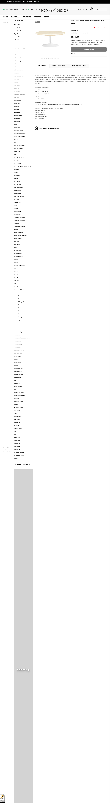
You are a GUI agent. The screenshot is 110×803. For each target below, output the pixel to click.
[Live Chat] (19, 9)
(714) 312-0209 (35, 9)
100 (75, 54)
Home (4, 22)
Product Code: (74, 30)
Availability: (74, 33)
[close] (104, 2)
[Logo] (55, 9)
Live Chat (24, 9)
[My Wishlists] (86, 9)
